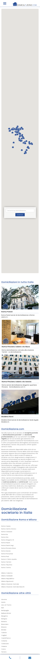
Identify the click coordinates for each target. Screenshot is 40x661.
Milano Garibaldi (7, 576)
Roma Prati (5, 556)
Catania (4, 641)
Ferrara (3, 652)
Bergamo (4, 616)
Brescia (3, 627)
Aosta (3, 602)
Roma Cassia (6, 526)
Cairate (4, 632)
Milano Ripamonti (7, 581)
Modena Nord (7, 416)
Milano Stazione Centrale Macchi (12, 587)
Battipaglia (5, 610)
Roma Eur (4, 534)
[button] (25, 153)
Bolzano (4, 621)
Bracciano (4, 624)
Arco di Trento (6, 605)
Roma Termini (6, 562)
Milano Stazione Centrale (10, 584)
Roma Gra (4, 537)
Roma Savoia (6, 551)
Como (3, 649)
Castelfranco (6, 638)
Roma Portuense (7, 554)
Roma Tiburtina (6, 565)
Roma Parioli (6, 311)
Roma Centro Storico (8, 529)
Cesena (4, 646)
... (8, 317)
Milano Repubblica (7, 578)
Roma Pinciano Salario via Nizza (16, 346)
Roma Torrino (6, 567)
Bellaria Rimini (6, 613)
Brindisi (3, 630)
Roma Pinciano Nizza (8, 548)
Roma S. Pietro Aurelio (9, 559)
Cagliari (4, 635)
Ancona (4, 599)
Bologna (4, 619)
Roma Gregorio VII (7, 540)
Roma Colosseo (6, 532)
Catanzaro (5, 644)
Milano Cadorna (6, 573)
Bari (2, 608)
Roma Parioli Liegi (7, 545)
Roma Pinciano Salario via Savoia (16, 381)
